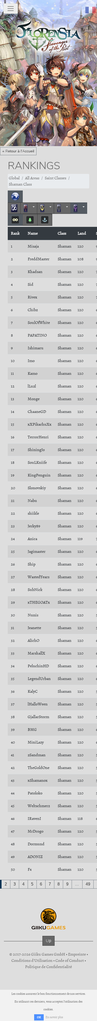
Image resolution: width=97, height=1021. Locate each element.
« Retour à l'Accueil (18, 151)
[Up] (48, 946)
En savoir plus (54, 1017)
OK (39, 1017)
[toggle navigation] (10, 8)
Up (48, 940)
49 (88, 884)
